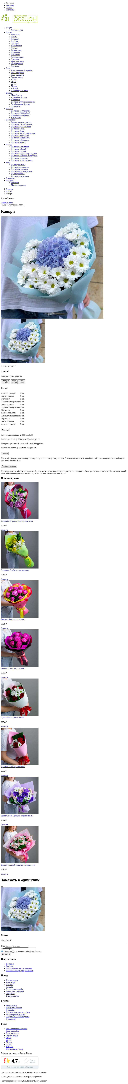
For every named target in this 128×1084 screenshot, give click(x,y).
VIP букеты (16, 117)
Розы (8, 68)
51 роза (14, 86)
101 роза (14, 88)
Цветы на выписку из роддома (24, 156)
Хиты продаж (17, 30)
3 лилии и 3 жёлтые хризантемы (15, 570)
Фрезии (14, 48)
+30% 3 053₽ (14, 382)
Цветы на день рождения (21, 160)
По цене (9, 109)
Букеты (9, 93)
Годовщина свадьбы (14, 989)
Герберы (14, 41)
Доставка (10, 5)
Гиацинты (15, 55)
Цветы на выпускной (20, 138)
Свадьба (9, 987)
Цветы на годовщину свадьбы (24, 153)
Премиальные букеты (20, 115)
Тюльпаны (15, 34)
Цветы (9, 32)
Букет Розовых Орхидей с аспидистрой (18, 865)
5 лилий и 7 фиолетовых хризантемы (17, 521)
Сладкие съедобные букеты (17, 1017)
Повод (9, 144)
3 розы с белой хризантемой (13, 767)
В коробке (15, 100)
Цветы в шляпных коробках (23, 102)
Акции (9, 28)
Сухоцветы (15, 106)
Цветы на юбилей (18, 149)
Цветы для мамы (18, 165)
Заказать (4, 530)
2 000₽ (4, 202)
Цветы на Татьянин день (21, 124)
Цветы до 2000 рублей (20, 113)
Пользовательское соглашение (19, 968)
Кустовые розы (17, 61)
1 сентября (10, 982)
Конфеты (15, 183)
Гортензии (15, 52)
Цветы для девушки (19, 169)
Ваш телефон (6, 949)
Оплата (9, 7)
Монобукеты (16, 95)
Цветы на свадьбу (18, 151)
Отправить (6, 954)
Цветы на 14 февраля (20, 140)
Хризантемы (16, 46)
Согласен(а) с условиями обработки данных (23, 951)
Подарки (10, 180)
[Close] (2, 886)
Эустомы (15, 59)
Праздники (11, 120)
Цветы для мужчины (20, 176)
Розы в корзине (17, 75)
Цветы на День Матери (21, 126)
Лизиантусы (16, 50)
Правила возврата (9, 466)
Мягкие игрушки (18, 185)
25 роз (13, 82)
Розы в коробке (17, 73)
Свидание (10, 994)
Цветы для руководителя (21, 171)
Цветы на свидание (19, 158)
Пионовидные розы (19, 91)
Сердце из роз (17, 77)
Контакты (10, 10)
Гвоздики (15, 39)
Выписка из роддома (15, 991)
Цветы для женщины (20, 167)
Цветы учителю (17, 174)
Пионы (14, 37)
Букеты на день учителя (21, 122)
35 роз (13, 84)
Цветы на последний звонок (23, 133)
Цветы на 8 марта (18, 142)
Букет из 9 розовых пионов (12, 619)
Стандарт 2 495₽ (5, 382)
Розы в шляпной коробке (21, 70)
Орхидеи (15, 43)
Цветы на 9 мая (17, 131)
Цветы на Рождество (20, 135)
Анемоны (15, 66)
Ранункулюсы (17, 64)
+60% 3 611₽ (21, 382)
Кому (8, 162)
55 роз (8, 1044)
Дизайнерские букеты (20, 104)
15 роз (13, 79)
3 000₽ (10, 202)
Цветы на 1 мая (17, 129)
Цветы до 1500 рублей (20, 111)
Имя (3, 946)
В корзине (10, 178)
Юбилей (9, 985)
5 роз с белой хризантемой (12, 717)
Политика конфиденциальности (19, 971)
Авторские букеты (19, 97)
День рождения (12, 996)
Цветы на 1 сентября (20, 147)
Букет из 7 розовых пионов (12, 668)
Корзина (9, 966)
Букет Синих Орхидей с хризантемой (17, 816)
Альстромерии (17, 57)
